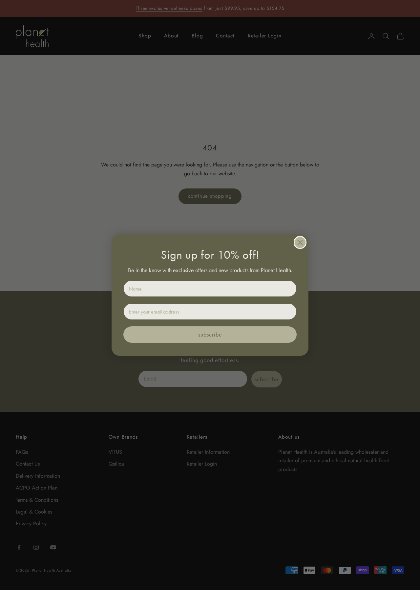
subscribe (210, 334)
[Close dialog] (300, 242)
